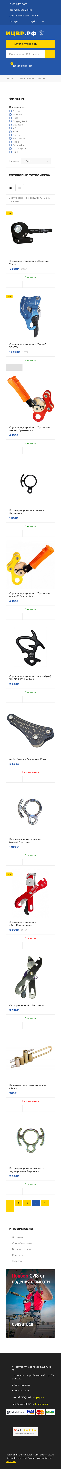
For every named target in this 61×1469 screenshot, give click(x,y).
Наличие (14, 201)
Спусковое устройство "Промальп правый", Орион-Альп (29, 595)
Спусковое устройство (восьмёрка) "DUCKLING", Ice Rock (30, 677)
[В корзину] (14, 284)
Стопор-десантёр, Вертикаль (26, 1005)
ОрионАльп (19, 145)
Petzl (15, 117)
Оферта (17, 1261)
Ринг (15, 152)
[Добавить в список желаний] (31, 284)
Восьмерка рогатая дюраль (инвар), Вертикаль (25, 840)
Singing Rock (20, 121)
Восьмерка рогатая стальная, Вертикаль (26, 512)
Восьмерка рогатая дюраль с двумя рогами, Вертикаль (26, 1170)
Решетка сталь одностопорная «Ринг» (27, 1087)
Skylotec (18, 124)
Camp (16, 111)
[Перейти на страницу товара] (30, 398)
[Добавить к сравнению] (47, 284)
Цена (47, 197)
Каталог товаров (25, 43)
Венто (16, 135)
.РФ (22, 33)
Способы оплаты (22, 1243)
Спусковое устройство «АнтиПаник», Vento (22, 923)
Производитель (33, 197)
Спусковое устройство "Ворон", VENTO (27, 345)
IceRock (17, 114)
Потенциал (19, 148)
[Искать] (50, 54)
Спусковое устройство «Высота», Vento (28, 262)
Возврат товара (21, 1249)
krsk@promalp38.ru (23, 1404)
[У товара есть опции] (14, 367)
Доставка (17, 1237)
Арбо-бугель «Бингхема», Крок (27, 759)
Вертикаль (19, 138)
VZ (14, 128)
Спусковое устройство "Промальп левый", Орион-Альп (29, 429)
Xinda (16, 131)
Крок (16, 141)
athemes (11, 1461)
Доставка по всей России (24, 15)
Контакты (17, 1255)
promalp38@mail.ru (21, 9)
